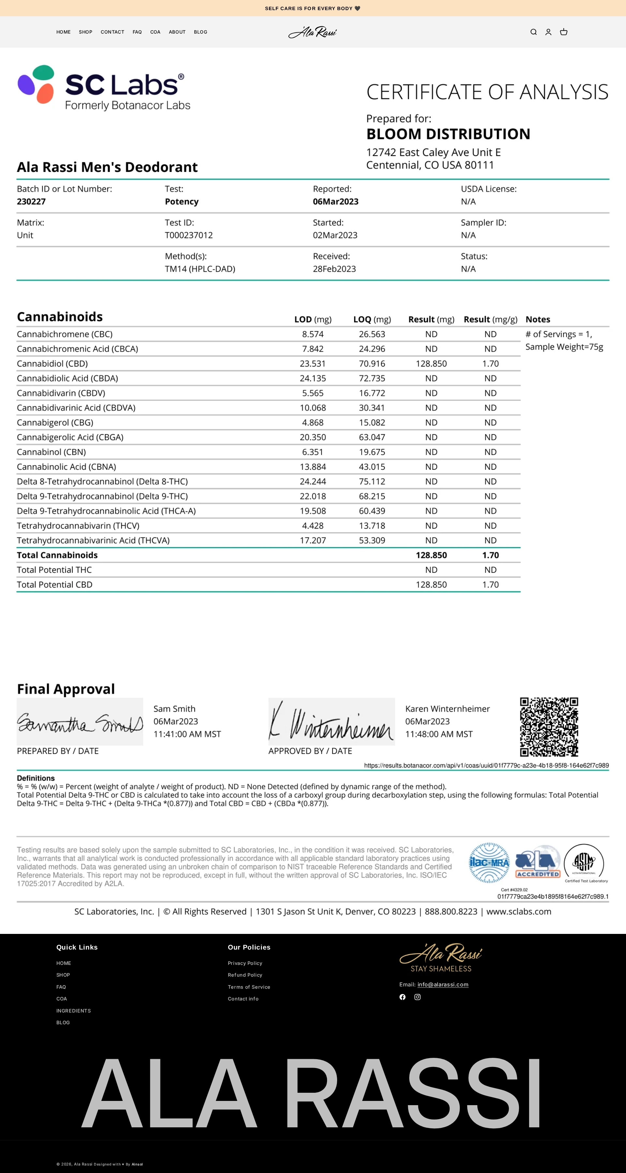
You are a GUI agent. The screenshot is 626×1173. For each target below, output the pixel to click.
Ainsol (137, 1164)
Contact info (243, 999)
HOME (64, 963)
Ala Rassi (83, 1164)
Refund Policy (245, 975)
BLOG (63, 1023)
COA (61, 999)
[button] (533, 31)
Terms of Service (249, 987)
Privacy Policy (245, 963)
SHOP (63, 975)
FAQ (61, 987)
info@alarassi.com (443, 984)
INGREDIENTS (73, 1011)
